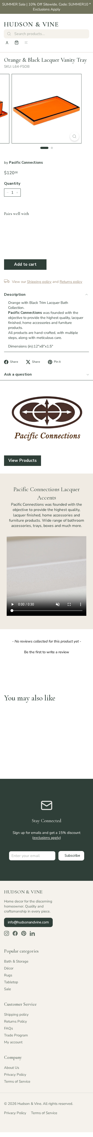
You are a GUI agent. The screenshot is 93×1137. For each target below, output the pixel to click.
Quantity (12, 183)
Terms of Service (17, 1081)
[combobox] (46, 33)
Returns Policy (15, 1021)
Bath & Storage (16, 961)
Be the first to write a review (46, 652)
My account (13, 1042)
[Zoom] (74, 136)
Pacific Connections (26, 162)
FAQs (8, 1028)
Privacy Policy (15, 1074)
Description (15, 294)
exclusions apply (46, 837)
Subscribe (72, 855)
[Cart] (16, 42)
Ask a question (18, 374)
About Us (11, 1067)
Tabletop (11, 982)
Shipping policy (16, 1014)
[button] (46, 651)
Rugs (8, 975)
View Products (22, 460)
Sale (7, 989)
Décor (8, 968)
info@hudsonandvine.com (28, 922)
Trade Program (16, 1035)
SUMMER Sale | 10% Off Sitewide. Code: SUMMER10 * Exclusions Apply (46, 7)
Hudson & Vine (31, 24)
